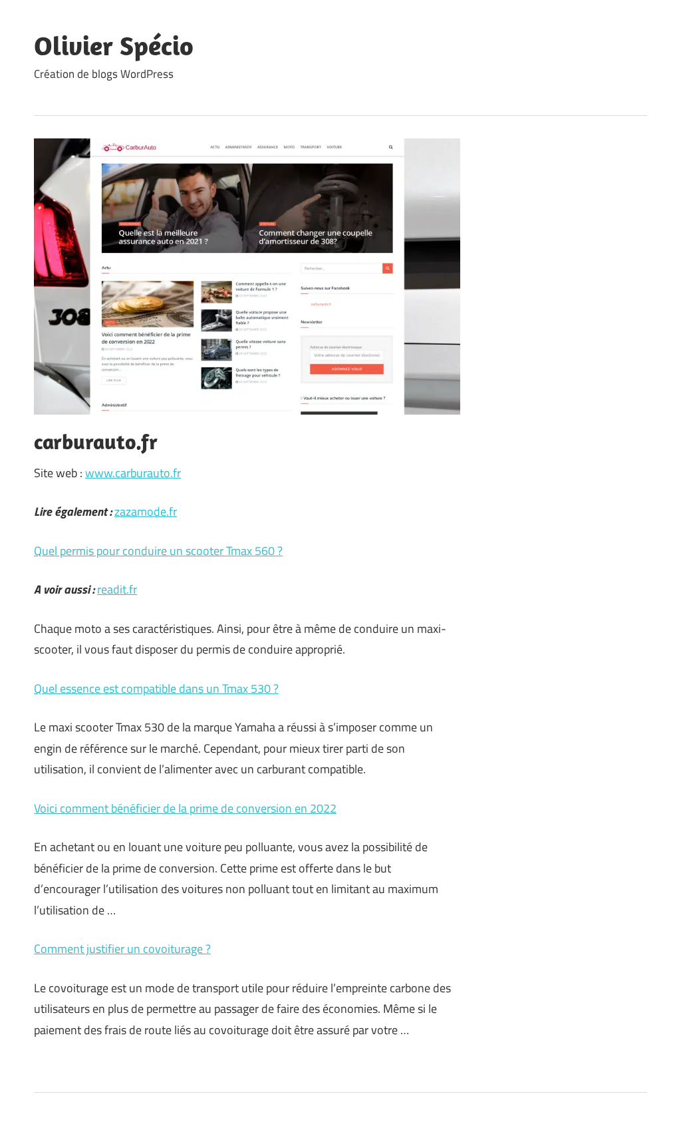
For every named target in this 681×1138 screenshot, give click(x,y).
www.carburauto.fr (133, 473)
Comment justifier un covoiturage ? (122, 949)
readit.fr (117, 589)
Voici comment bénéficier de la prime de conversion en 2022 (185, 808)
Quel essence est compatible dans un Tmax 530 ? (156, 688)
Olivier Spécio (114, 45)
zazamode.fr (145, 511)
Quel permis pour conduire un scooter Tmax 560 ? (158, 551)
